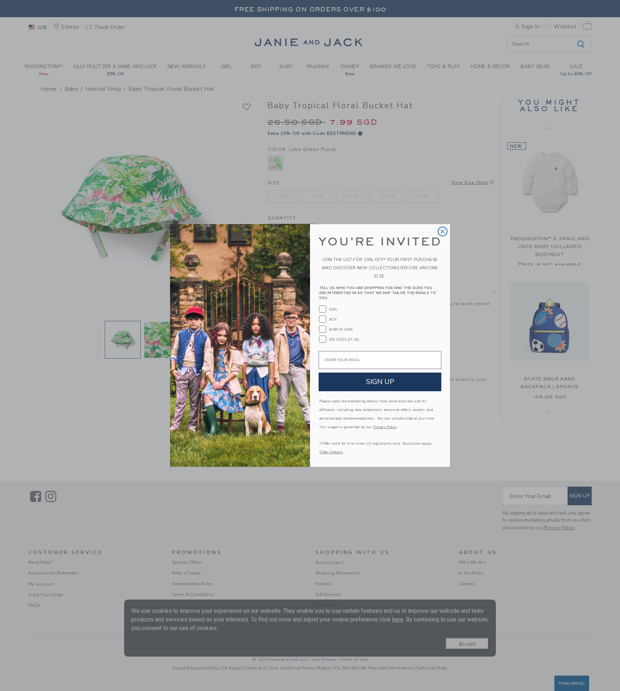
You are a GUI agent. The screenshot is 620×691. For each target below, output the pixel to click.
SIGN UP (380, 382)
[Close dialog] (442, 231)
